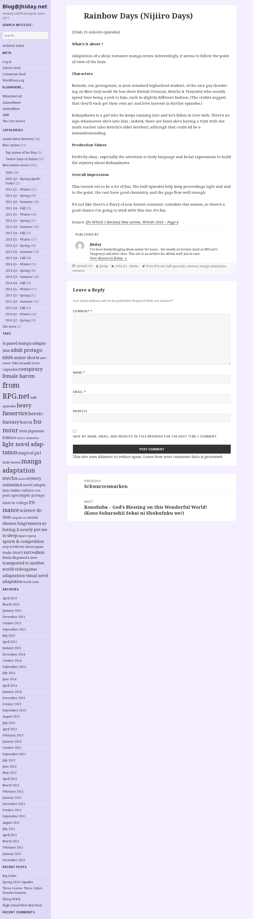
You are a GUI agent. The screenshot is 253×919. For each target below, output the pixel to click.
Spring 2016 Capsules (17, 882)
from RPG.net (155, 266)
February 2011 (12, 847)
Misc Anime (11, 145)
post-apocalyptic (16, 495)
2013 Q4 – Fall (15, 258)
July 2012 (8, 760)
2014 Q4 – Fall (15, 283)
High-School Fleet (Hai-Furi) (22, 905)
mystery (33, 478)
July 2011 (8, 829)
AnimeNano (11, 109)
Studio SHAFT (12, 553)
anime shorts (26, 357)
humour (193, 266)
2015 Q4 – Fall (15, 308)
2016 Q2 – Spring (17, 320)
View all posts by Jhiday (107, 258)
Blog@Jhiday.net (24, 6)
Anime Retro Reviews (18, 139)
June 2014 (9, 679)
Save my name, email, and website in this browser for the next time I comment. (145, 436)
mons (21, 479)
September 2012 (14, 754)
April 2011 (9, 835)
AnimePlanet (11, 102)
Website (80, 411)
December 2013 (13, 698)
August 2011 (11, 823)
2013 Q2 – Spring (17, 245)
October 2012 (11, 748)
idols (23, 431)
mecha (9, 478)
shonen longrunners (21, 523)
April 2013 (9, 729)
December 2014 (13, 654)
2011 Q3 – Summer (19, 202)
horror (26, 422)
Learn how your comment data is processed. (183, 456)
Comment (82, 311)
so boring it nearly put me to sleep (24, 529)
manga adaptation (213, 266)
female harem (18, 376)
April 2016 (9, 598)
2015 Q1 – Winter (17, 289)
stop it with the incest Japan (22, 547)
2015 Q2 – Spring (17, 295)
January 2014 (11, 692)
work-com (31, 582)
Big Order (9, 876)
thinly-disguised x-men (19, 557)
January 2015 (11, 648)
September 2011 (14, 816)
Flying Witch (11, 899)
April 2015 (9, 642)
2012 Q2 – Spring (17, 220)
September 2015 (14, 629)
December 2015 (13, 617)
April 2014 (9, 685)
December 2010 (13, 860)
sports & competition (23, 541)
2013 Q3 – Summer (19, 252)
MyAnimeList (12, 96)
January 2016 (11, 610)
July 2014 (8, 673)
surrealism (33, 552)
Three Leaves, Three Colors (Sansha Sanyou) (22, 890)
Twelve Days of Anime (21, 159)
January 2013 (11, 741)
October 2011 (11, 810)
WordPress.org (13, 80)
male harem (11, 462)
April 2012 (9, 779)
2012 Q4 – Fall (15, 233)
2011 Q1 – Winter (17, 189)
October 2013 (11, 704)
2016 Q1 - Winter (127, 266)
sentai (33, 517)
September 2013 (14, 710)
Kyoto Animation (28, 438)
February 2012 (12, 791)
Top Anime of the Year (21, 152)
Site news (9, 326)
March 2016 (11, 604)
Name (79, 372)
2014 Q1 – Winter (17, 264)
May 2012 (9, 773)
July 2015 (8, 635)
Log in (7, 62)
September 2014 (14, 667)
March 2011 (11, 841)
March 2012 (11, 785)
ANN (5, 115)
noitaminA (12, 484)
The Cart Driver (13, 121)
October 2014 (11, 660)
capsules (10, 369)
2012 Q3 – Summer (19, 227)
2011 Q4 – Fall (15, 208)
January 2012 (11, 798)
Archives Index (13, 46)
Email (79, 392)
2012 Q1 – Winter (17, 214)
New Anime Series (15, 165)
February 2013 (12, 735)
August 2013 (11, 716)
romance (78, 270)
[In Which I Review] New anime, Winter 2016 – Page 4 (132, 221)
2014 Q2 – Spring (17, 270)
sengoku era (19, 517)
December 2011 (13, 804)
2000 (8, 172)
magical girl (29, 453)
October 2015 (11, 623)
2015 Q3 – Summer (19, 301)
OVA (38, 490)
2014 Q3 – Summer (19, 277)
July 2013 (8, 723)
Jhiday (104, 266)
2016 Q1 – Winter (17, 314)
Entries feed (11, 68)
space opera (27, 536)
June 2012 (9, 766)
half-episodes (176, 266)
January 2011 (11, 854)
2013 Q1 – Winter (17, 239)
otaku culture (22, 490)
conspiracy (31, 369)
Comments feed (13, 74)
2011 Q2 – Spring (17, 195)
